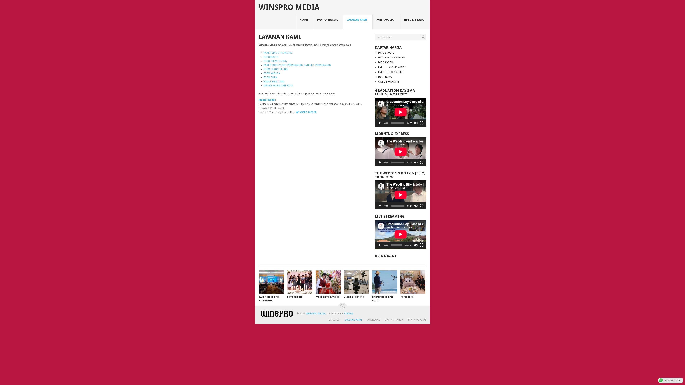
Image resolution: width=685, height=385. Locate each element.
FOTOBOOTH (270, 56)
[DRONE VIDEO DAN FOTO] (384, 282)
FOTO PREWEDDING (275, 61)
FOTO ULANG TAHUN (275, 69)
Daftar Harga (327, 19)
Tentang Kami (414, 19)
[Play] (379, 123)
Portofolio (385, 19)
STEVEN (348, 313)
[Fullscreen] (421, 123)
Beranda (334, 319)
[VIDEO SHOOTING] (356, 282)
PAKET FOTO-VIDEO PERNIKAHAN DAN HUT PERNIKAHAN (297, 65)
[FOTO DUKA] (412, 282)
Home (304, 19)
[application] (400, 112)
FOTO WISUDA (271, 73)
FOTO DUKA (270, 77)
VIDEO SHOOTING (273, 81)
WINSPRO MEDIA (289, 7)
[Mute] (416, 123)
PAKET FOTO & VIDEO (390, 72)
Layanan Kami (357, 19)
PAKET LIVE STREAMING (277, 52)
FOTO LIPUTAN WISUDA (391, 57)
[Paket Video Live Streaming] (271, 282)
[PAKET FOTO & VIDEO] (328, 282)
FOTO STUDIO (386, 52)
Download (373, 319)
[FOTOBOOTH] (299, 282)
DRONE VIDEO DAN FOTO (278, 85)
